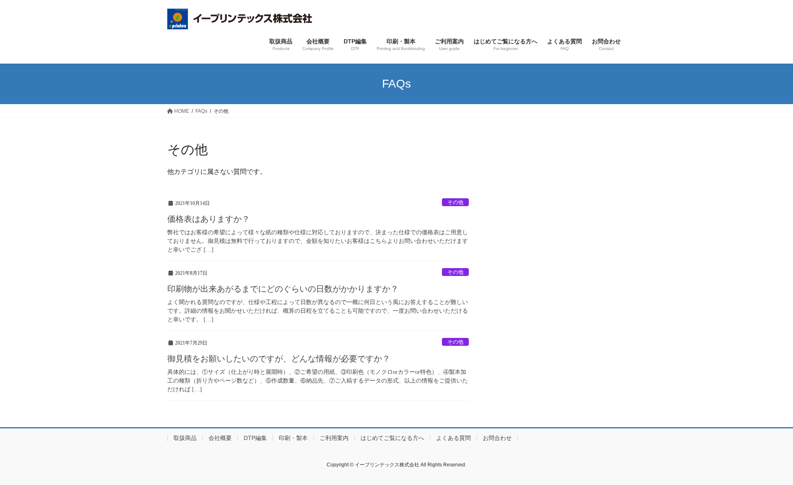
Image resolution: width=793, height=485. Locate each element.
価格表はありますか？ (208, 218)
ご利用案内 (334, 438)
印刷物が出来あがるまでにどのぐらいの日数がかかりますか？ (283, 288)
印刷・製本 (293, 438)
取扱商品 (185, 438)
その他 (455, 202)
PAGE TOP (767, 463)
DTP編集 (255, 438)
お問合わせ (497, 438)
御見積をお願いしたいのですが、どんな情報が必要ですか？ (278, 358)
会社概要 (220, 438)
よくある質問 (453, 438)
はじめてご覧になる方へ (392, 438)
